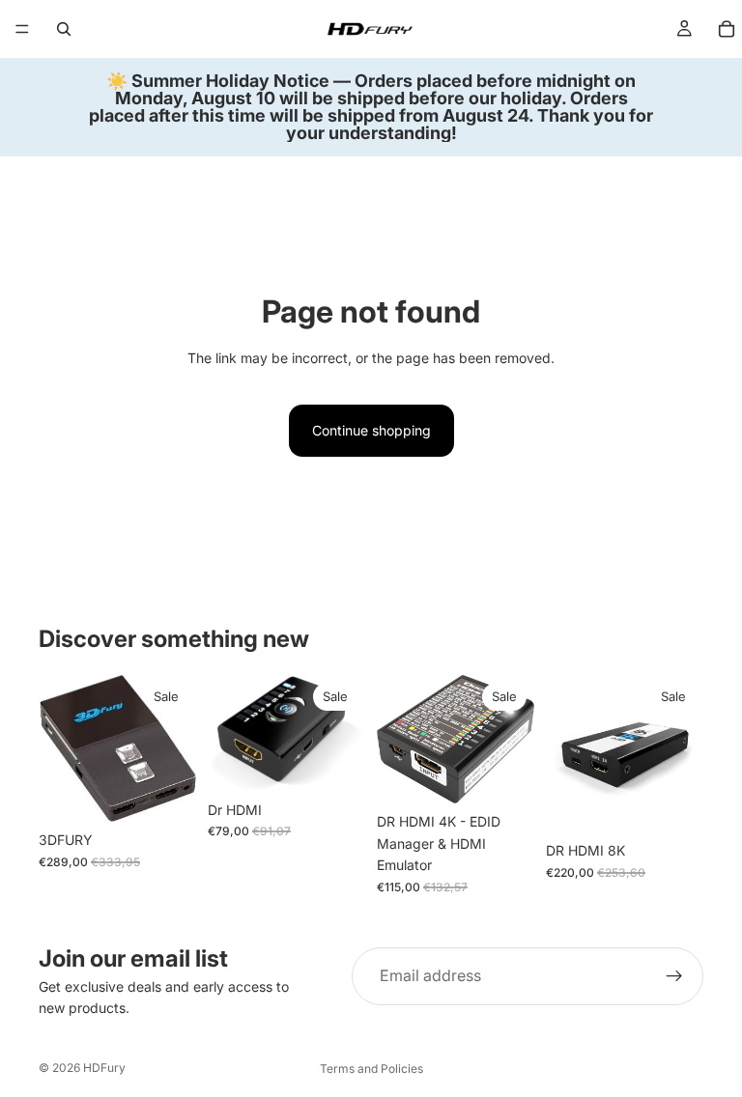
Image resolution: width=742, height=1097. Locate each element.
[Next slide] (175, 748)
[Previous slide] (60, 748)
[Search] (64, 29)
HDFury (104, 1067)
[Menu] (22, 29)
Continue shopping (371, 430)
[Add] (166, 792)
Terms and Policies (371, 1068)
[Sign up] (674, 976)
